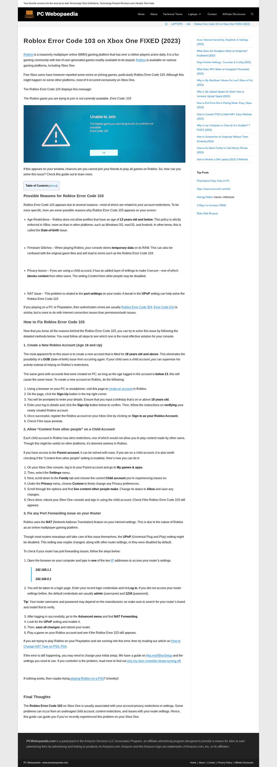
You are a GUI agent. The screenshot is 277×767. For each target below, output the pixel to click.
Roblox (28, 54)
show (53, 185)
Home (193, 762)
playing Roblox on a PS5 (87, 678)
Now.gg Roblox (205, 197)
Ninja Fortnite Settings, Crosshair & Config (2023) (224, 62)
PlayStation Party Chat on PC (213, 180)
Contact (211, 762)
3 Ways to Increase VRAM (211, 205)
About (202, 762)
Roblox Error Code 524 (136, 307)
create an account (120, 388)
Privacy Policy (225, 762)
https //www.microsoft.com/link (213, 189)
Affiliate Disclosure (243, 762)
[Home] (166, 24)
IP (112, 560)
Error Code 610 (164, 307)
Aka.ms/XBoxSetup (159, 655)
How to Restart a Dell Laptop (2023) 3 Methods (222, 159)
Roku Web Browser (207, 213)
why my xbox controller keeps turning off (153, 661)
